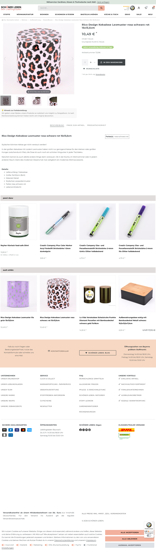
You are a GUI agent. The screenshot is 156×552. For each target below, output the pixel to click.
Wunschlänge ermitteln (91, 379)
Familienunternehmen (132, 390)
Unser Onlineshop (10, 379)
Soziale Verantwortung (133, 401)
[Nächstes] (72, 59)
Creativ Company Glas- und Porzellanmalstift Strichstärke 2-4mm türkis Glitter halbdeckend (96, 248)
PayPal (78, 545)
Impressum (91, 540)
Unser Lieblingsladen (12, 384)
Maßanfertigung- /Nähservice (55, 384)
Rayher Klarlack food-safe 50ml (15, 245)
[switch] (149, 535)
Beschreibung (57, 125)
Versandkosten (100, 74)
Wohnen (44, 14)
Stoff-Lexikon (86, 401)
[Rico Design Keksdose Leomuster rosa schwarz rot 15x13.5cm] (5, 101)
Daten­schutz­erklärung (64, 540)
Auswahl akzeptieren (129, 545)
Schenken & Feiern (64, 14)
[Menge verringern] (94, 62)
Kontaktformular (60, 351)
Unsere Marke (8, 395)
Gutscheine (45, 401)
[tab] (57, 125)
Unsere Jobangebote (11, 406)
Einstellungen (8, 548)
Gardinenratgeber (88, 406)
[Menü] (152, 522)
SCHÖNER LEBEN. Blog (99, 353)
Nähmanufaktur (25, 14)
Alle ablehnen (129, 539)
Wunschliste (92, 69)
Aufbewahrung (35, 20)
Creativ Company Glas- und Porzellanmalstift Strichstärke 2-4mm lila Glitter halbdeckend (136, 248)
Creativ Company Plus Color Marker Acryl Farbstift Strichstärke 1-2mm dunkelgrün (56, 248)
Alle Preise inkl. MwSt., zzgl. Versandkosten (104, 514)
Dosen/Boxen (48, 20)
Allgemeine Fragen (88, 384)
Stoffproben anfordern (52, 395)
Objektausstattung (49, 390)
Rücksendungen (87, 412)
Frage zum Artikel (76, 125)
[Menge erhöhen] (91, 62)
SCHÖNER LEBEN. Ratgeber (92, 395)
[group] (19, 222)
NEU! (150, 14)
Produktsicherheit (96, 125)
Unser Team (6, 390)
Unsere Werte (8, 401)
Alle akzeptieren (130, 532)
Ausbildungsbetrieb (131, 395)
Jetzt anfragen (103, 2)
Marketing (38, 545)
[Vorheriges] (4, 59)
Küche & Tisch (111, 14)
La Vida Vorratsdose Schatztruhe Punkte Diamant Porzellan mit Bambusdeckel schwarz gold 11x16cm (97, 320)
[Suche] (101, 8)
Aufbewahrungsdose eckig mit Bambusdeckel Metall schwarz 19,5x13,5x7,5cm (132, 320)
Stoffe (6, 14)
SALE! (139, 14)
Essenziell (10, 545)
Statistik (23, 545)
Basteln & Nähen (89, 14)
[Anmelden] (138, 8)
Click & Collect (47, 379)
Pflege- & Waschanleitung (92, 390)
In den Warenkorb (112, 62)
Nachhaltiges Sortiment (133, 384)
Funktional (92, 545)
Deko (127, 14)
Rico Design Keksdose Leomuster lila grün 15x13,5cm (17, 318)
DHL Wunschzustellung (59, 545)
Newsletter (46, 406)
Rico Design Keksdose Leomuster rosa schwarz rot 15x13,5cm (57, 318)
